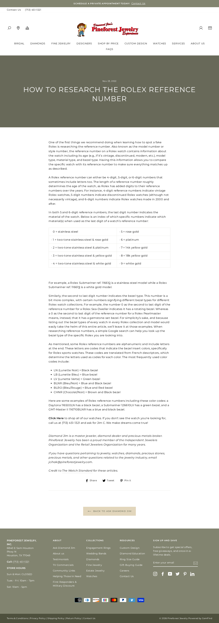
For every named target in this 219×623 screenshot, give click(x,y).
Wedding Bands (96, 553)
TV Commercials (63, 565)
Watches (159, 43)
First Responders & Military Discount (64, 584)
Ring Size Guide (130, 559)
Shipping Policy (55, 618)
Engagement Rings (98, 547)
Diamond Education (132, 553)
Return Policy (73, 618)
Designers (84, 43)
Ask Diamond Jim (64, 547)
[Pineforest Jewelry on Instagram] (155, 574)
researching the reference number (85, 146)
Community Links (64, 570)
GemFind (207, 618)
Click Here (56, 418)
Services (178, 43)
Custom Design (136, 43)
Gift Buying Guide (131, 565)
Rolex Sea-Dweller (96, 309)
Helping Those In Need (67, 576)
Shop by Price (108, 43)
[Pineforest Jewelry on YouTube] (170, 574)
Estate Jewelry (95, 570)
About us (58, 553)
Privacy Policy (38, 618)
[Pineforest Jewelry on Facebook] (163, 574)
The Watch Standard (77, 470)
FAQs (109, 49)
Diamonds (38, 43)
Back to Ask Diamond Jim (111, 511)
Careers (124, 570)
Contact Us (14, 9)
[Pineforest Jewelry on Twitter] (178, 574)
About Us (198, 43)
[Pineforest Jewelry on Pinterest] (185, 574)
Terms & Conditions (17, 618)
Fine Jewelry (61, 43)
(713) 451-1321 (33, 9)
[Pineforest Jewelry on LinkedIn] (192, 574)
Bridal (19, 43)
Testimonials (61, 559)
